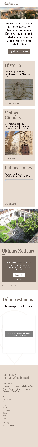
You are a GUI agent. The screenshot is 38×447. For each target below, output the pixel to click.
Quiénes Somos (19, 51)
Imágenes (6, 405)
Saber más (11, 103)
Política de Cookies (8, 428)
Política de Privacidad (9, 425)
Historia (5, 402)
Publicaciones (7, 410)
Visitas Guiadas (7, 407)
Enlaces (5, 413)
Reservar (10, 158)
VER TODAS (8, 285)
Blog (4, 416)
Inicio (4, 396)
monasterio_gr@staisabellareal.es (18, 386)
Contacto (5, 418)
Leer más (19, 275)
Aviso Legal (6, 423)
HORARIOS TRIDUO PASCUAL (19, 262)
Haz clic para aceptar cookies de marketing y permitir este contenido (19, 334)
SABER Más (11, 203)
